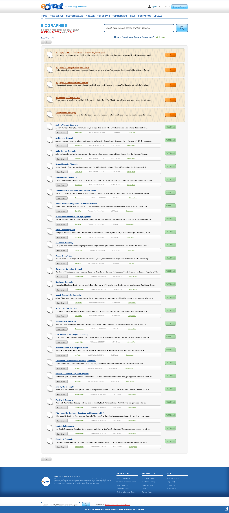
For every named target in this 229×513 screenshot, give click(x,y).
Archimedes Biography (65, 138)
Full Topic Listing (148, 481)
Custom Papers (147, 492)
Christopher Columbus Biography (69, 269)
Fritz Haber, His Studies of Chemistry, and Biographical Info (80, 413)
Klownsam (78, 132)
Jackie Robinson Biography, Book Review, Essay (76, 190)
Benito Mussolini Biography (67, 164)
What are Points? (173, 478)
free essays (56, 16)
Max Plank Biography (64, 400)
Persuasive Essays (122, 488)
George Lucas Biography (66, 113)
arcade (90, 16)
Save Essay (61, 133)
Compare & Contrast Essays (126, 481)
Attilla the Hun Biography (66, 151)
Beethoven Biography (64, 282)
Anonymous (79, 198)
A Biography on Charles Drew (68, 98)
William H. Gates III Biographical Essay (72, 348)
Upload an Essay (148, 485)
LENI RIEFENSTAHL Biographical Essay (72, 334)
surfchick (78, 355)
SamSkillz (78, 145)
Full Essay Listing (148, 478)
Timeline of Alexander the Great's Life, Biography (76, 361)
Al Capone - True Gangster (66, 308)
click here (160, 37)
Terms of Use (171, 488)
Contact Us (171, 485)
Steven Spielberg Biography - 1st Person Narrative (76, 204)
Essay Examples (122, 485)
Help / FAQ (171, 481)
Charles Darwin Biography (66, 177)
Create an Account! (179, 7)
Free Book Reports (123, 478)
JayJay (77, 368)
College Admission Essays (125, 492)
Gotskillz (78, 211)
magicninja (79, 342)
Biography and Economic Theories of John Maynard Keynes (80, 53)
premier (170, 55)
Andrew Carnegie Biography (67, 125)
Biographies (132, 132)
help (132, 16)
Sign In (154, 6)
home (44, 16)
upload (158, 16)
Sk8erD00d (78, 302)
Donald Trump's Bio (64, 256)
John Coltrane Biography (66, 321)
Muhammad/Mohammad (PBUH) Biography (73, 217)
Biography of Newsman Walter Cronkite (72, 83)
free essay (170, 127)
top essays (103, 16)
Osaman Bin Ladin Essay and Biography (72, 374)
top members (120, 16)
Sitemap (144, 488)
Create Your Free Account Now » (117, 504)
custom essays (74, 16)
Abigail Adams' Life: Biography (68, 295)
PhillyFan (78, 263)
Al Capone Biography (64, 243)
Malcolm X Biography (64, 439)
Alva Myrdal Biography (65, 387)
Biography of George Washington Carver (72, 68)
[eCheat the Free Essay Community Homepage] (64, 7)
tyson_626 (78, 250)
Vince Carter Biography (65, 230)
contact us (144, 16)
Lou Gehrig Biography (65, 426)
